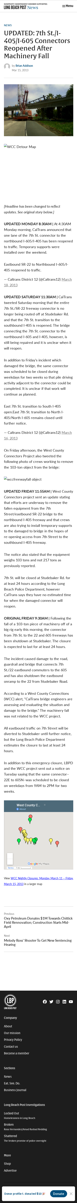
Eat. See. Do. (12, 1083)
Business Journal (15, 1090)
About (8, 1026)
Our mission (12, 1033)
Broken (25, 1127)
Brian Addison (24, 66)
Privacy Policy (13, 1040)
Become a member (16, 1053)
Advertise (10, 1170)
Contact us (11, 1046)
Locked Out (19, 1116)
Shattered (25, 1138)
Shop (7, 1163)
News (8, 25)
